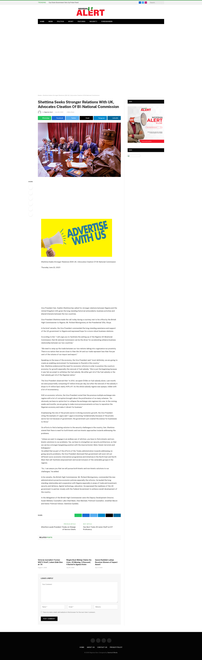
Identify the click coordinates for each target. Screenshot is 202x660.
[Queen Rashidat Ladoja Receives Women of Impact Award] (108, 550)
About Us (91, 647)
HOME (42, 21)
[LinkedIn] (30, 209)
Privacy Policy (116, 647)
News (51, 21)
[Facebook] (30, 193)
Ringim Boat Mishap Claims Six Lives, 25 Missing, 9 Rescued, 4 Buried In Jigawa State (78, 562)
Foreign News (106, 21)
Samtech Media (112, 652)
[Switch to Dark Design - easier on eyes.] (161, 21)
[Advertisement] (101, 59)
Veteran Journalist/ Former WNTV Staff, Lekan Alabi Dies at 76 (50, 562)
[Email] (30, 203)
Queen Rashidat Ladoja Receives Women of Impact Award (106, 562)
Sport (70, 21)
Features (81, 21)
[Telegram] (30, 214)
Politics (60, 21)
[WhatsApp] (30, 187)
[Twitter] (30, 198)
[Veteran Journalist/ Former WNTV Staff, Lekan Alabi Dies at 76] (51, 550)
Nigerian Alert (48, 112)
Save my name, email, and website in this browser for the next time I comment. (69, 612)
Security (93, 21)
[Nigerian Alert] (90, 12)
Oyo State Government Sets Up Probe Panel (64, 2)
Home (40, 95)
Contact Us (102, 647)
